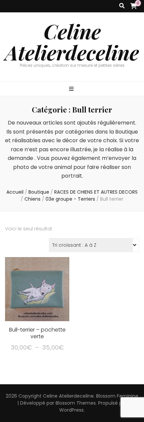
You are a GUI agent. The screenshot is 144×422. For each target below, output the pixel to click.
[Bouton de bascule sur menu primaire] (72, 89)
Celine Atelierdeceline (72, 41)
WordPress (71, 410)
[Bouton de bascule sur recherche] (122, 6)
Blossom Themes (76, 403)
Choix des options (37, 293)
